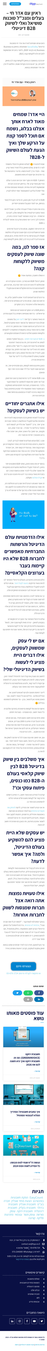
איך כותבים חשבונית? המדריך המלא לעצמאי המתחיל (25, 1113)
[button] (5, 4)
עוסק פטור (29, 1214)
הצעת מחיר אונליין (21, 1201)
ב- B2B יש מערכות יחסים (34, 338)
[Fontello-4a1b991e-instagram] (19, 1321)
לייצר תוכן (20, 319)
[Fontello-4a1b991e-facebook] (27, 1321)
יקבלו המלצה (37, 477)
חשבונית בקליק (27, 1208)
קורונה (31, 1218)
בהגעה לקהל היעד (21, 583)
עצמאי (18, 1214)
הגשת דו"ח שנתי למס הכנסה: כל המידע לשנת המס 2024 (25, 1164)
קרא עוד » (37, 1071)
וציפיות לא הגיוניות (32, 925)
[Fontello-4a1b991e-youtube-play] (34, 1321)
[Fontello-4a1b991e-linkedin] (12, 1321)
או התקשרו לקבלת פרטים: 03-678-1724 (24, 973)
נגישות (17, 1345)
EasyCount (36, 1197)
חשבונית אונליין (27, 1204)
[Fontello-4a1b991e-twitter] (41, 1321)
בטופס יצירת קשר (22, 1259)
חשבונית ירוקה (25, 1211)
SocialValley (32, 46)
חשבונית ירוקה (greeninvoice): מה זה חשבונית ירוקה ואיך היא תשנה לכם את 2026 (25, 1059)
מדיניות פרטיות (39, 1345)
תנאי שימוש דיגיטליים (27, 1345)
